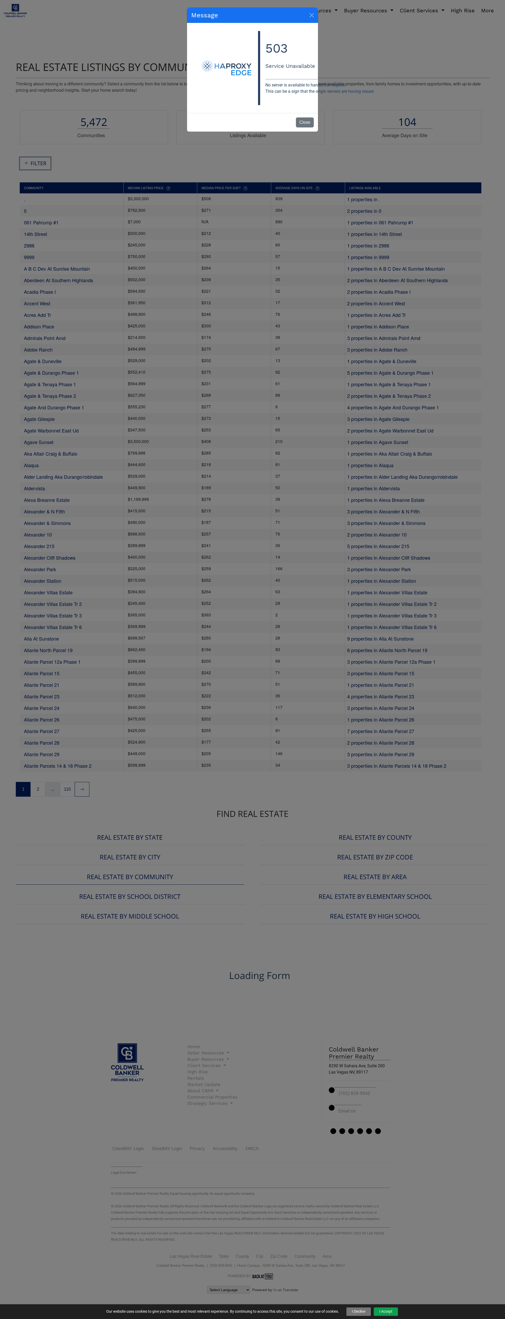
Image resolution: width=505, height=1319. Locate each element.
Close (304, 122)
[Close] (311, 15)
